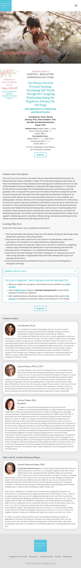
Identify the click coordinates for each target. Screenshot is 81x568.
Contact (58, 556)
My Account (21, 290)
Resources (33, 556)
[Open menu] (76, 5)
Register (40, 154)
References (67, 556)
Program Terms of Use (18, 556)
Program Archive (46, 556)
